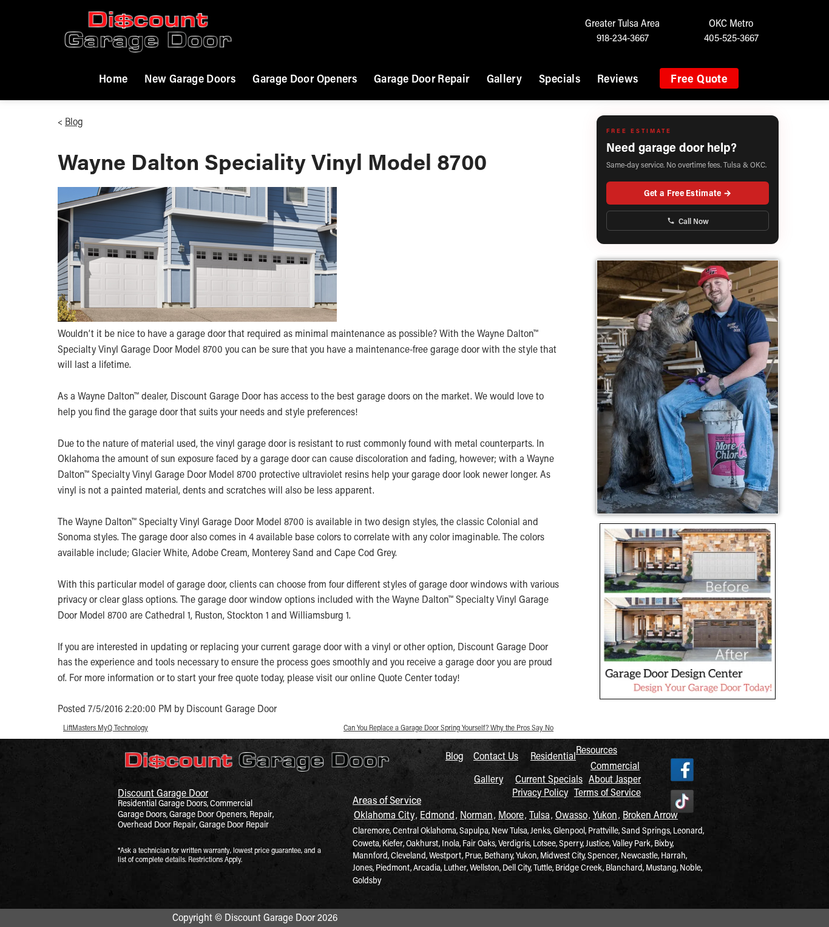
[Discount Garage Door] (257, 775)
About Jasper (615, 778)
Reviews (617, 78)
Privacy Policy (540, 792)
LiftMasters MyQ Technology (105, 727)
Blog (74, 121)
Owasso (571, 814)
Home (113, 78)
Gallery (505, 78)
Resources (596, 749)
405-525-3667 (731, 37)
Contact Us (495, 755)
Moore (511, 814)
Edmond (437, 814)
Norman (476, 814)
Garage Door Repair (421, 78)
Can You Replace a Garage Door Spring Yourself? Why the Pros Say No (448, 727)
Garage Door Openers (304, 78)
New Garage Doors (189, 78)
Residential (553, 755)
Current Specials (549, 778)
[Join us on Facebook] (682, 770)
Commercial (615, 765)
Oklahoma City (384, 814)
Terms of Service (607, 792)
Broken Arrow (650, 814)
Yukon (605, 814)
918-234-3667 (623, 37)
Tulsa (539, 814)
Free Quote (699, 78)
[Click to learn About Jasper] (688, 387)
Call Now (693, 221)
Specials (559, 78)
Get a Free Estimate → (687, 193)
